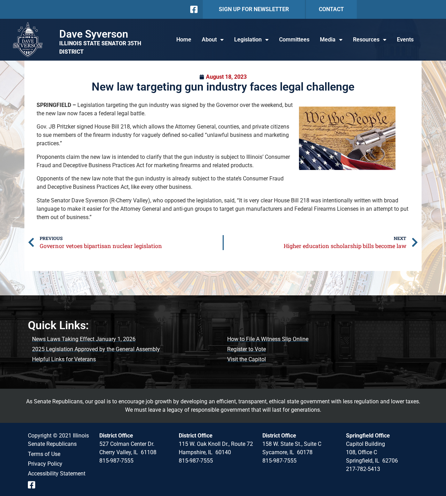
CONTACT (331, 9)
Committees (294, 39)
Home (183, 39)
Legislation (248, 39)
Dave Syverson (93, 34)
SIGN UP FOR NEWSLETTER (254, 9)
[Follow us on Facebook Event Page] (34, 485)
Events (405, 39)
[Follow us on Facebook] (193, 9)
